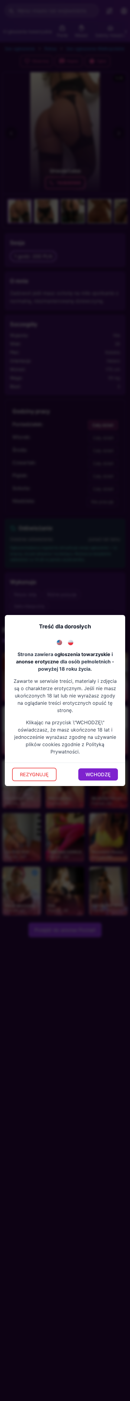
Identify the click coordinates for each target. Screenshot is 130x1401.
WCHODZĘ (98, 774)
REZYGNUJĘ (34, 774)
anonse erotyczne (37, 662)
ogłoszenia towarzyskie (82, 654)
